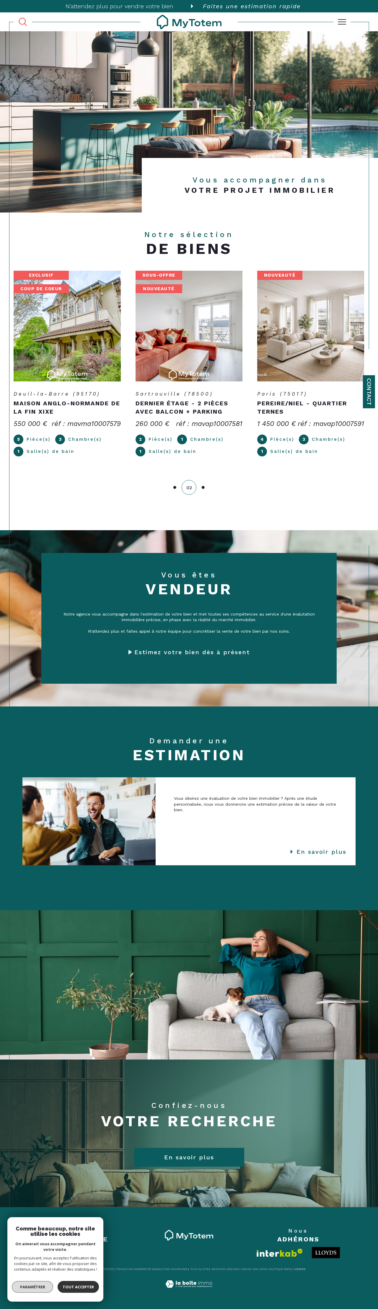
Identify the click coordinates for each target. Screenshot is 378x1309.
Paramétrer (32, 1287)
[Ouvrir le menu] (342, 21)
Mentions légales (224, 1269)
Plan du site (199, 1269)
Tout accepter (78, 1287)
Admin (245, 1269)
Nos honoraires (176, 1269)
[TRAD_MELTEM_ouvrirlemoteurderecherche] (22, 22)
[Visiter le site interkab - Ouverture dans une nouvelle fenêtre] (280, 1253)
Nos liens (259, 1269)
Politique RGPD (280, 1269)
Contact (369, 391)
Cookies (299, 1269)
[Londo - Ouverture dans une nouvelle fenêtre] (326, 1252)
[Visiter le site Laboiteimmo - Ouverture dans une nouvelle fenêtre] (188, 1290)
